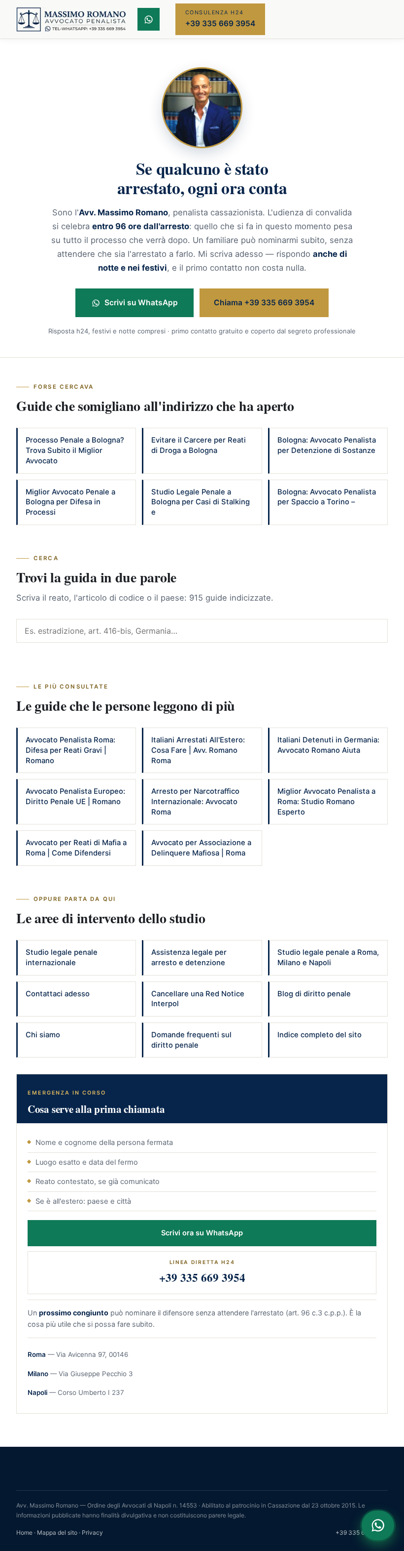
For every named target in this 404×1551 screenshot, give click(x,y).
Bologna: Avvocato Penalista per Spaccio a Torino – (326, 497)
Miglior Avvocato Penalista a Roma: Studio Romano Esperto (326, 801)
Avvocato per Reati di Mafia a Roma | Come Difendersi (76, 847)
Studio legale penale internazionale (62, 957)
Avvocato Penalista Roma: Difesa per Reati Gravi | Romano (70, 750)
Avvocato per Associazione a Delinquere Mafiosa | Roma (201, 847)
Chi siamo (43, 1034)
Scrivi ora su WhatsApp (202, 1232)
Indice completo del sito (319, 1034)
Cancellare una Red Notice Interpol (197, 999)
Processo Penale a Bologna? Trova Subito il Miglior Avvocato (75, 450)
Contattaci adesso (58, 993)
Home (24, 1532)
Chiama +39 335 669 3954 (264, 302)
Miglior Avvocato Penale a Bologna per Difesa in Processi (70, 502)
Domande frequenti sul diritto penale (191, 1040)
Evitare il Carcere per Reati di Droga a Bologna (198, 445)
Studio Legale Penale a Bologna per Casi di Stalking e (200, 502)
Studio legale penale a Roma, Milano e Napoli (328, 957)
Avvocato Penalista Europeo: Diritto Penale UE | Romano (75, 796)
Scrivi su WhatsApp (141, 302)
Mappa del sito (57, 1532)
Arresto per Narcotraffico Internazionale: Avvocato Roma (195, 801)
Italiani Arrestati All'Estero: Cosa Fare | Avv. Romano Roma (198, 750)
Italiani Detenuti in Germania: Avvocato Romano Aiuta (328, 745)
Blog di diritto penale (314, 993)
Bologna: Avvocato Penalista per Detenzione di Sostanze (326, 445)
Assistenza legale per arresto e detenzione (189, 957)
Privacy (92, 1532)
